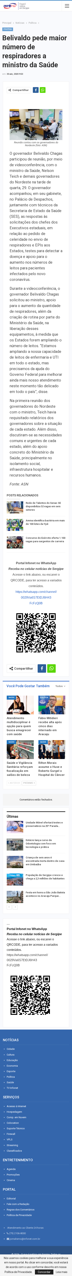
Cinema (11, 1180)
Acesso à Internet (16, 1106)
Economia (12, 1065)
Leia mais (61, 1272)
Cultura (10, 1054)
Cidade (11, 1049)
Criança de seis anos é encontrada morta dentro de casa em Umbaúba (45, 861)
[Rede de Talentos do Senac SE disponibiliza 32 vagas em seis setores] (15, 507)
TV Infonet (12, 1087)
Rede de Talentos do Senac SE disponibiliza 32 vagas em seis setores (43, 506)
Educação (12, 1060)
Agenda (11, 1169)
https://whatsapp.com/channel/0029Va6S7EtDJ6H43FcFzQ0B (36, 597)
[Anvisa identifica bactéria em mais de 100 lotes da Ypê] (15, 525)
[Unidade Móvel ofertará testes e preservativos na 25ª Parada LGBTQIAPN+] (15, 827)
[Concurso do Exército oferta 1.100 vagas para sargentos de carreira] (15, 542)
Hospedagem (14, 1111)
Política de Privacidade (19, 1215)
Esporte (11, 1071)
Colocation (13, 1122)
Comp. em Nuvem (16, 1117)
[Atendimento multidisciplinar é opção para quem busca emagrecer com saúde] (20, 705)
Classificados (14, 1150)
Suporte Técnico (16, 1128)
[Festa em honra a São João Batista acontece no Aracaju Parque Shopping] (15, 897)
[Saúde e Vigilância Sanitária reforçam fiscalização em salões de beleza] (20, 749)
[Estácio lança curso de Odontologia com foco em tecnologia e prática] (15, 845)
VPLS (9, 1139)
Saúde (11, 697)
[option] (36, 862)
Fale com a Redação (18, 1204)
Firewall (11, 1134)
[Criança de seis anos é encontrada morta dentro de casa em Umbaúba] (15, 862)
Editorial (11, 1198)
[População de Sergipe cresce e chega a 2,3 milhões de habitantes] (15, 879)
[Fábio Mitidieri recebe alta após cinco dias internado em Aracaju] (51, 705)
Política (8, 29)
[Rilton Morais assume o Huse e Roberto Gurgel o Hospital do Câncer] (51, 749)
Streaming (12, 1145)
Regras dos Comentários (20, 1209)
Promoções (13, 1174)
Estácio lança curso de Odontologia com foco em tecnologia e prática (41, 843)
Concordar (44, 1272)
